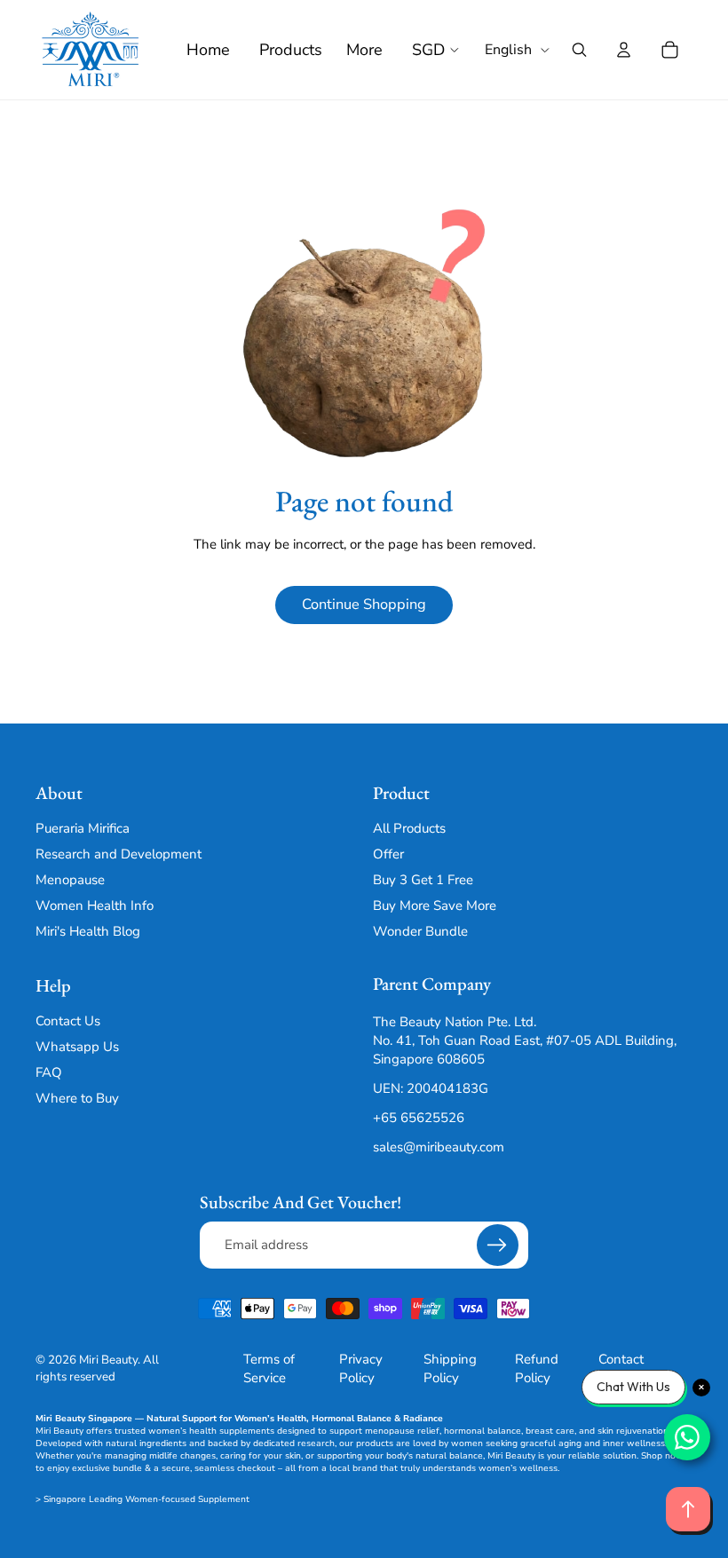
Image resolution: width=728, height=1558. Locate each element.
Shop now (662, 1456)
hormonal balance (482, 1431)
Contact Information (632, 1368)
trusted (130, 1431)
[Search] (579, 49)
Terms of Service (269, 1368)
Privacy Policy (361, 1368)
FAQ (49, 1072)
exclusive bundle (107, 1468)
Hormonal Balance (352, 1418)
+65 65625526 (418, 1118)
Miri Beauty (108, 1360)
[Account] (623, 49)
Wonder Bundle (420, 932)
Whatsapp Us (77, 1047)
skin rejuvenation (633, 1431)
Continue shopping (364, 604)
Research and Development (119, 855)
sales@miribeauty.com (438, 1148)
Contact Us (68, 1021)
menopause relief (402, 1431)
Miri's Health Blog (88, 932)
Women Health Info (95, 906)
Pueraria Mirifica (83, 829)
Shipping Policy (450, 1368)
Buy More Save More (434, 906)
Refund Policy (536, 1368)
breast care (550, 1431)
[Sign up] (497, 1245)
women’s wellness (518, 1468)
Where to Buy (77, 1098)
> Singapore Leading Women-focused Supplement (142, 1499)
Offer (388, 855)
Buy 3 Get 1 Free (423, 881)
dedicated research (294, 1443)
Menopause (70, 881)
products (374, 1443)
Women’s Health (270, 1418)
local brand (353, 1468)
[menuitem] (364, 50)
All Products (409, 829)
